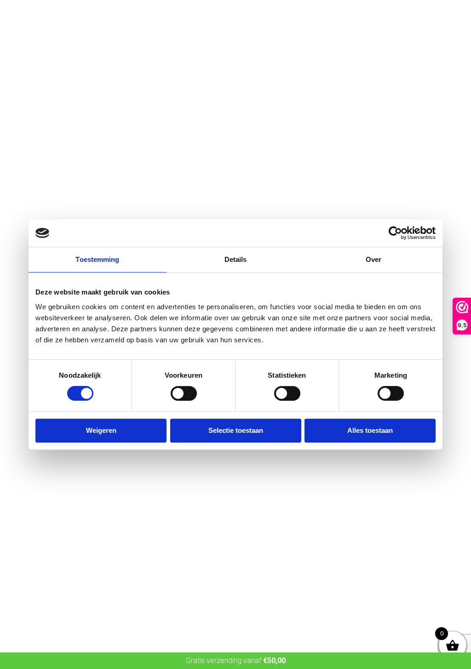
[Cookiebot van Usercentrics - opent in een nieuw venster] (395, 233)
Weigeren (101, 430)
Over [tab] (373, 259)
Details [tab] (235, 259)
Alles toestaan (370, 430)
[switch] (184, 393)
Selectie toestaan (235, 430)
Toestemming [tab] (97, 259)
